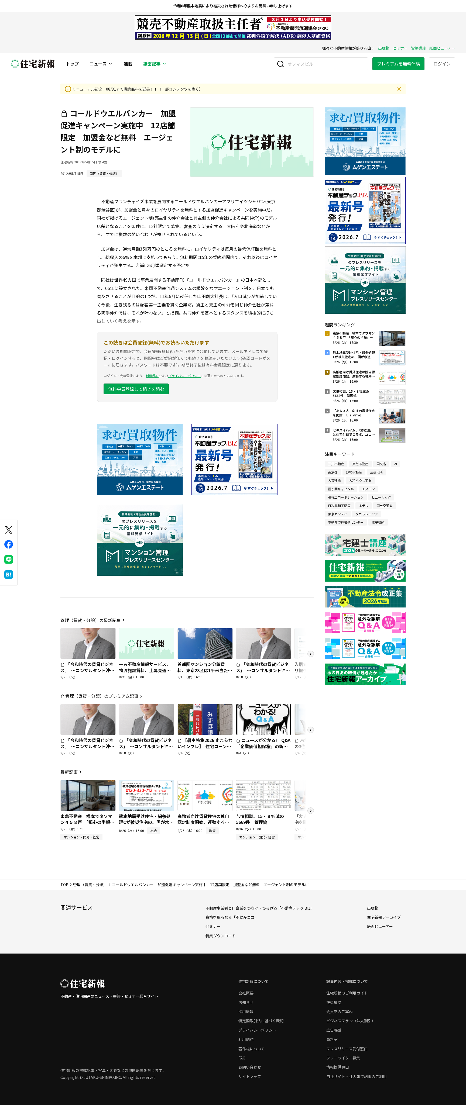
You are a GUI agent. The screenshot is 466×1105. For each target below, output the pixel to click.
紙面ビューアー (442, 48)
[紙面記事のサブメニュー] (164, 64)
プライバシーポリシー (184, 375)
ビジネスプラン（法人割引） (350, 1020)
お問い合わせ (249, 1067)
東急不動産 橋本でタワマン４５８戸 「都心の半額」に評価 (87, 822)
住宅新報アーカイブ (384, 917)
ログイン (442, 63)
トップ (72, 64)
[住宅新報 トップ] (33, 64)
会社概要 (245, 993)
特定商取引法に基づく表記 (261, 1020)
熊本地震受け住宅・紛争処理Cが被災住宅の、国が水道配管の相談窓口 (146, 822)
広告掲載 (333, 1030)
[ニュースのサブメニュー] (110, 64)
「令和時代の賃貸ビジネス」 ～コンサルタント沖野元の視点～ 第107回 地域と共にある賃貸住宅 (87, 673)
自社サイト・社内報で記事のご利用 (356, 1076)
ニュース (98, 64)
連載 (128, 64)
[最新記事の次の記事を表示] (310, 810)
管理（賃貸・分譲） (90, 884)
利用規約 (152, 375)
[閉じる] (399, 89)
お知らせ (245, 1002)
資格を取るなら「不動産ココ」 (231, 917)
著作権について (251, 1048)
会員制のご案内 (339, 1011)
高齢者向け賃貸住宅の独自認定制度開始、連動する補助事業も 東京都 (203, 822)
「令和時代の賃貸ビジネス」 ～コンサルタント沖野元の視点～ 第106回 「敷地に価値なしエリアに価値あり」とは (263, 676)
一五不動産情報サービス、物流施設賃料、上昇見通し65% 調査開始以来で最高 (145, 670)
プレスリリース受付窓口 (347, 1048)
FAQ (241, 1058)
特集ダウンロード (220, 935)
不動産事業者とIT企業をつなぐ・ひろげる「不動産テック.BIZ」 (259, 908)
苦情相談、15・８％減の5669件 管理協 (260, 819)
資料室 (332, 1039)
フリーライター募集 (343, 1058)
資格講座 (418, 48)
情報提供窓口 (337, 1067)
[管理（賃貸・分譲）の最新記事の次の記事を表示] (310, 654)
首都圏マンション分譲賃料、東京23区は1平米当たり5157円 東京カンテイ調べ (204, 670)
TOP (64, 884)
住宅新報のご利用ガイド (347, 993)
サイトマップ (249, 1076)
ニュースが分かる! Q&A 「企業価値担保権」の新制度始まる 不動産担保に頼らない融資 (265, 749)
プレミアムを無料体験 (398, 63)
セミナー (400, 48)
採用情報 (245, 1011)
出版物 (383, 48)
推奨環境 (333, 1002)
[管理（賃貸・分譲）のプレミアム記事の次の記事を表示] (310, 730)
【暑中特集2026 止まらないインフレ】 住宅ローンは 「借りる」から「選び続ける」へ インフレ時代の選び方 (206, 752)
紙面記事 (151, 64)
